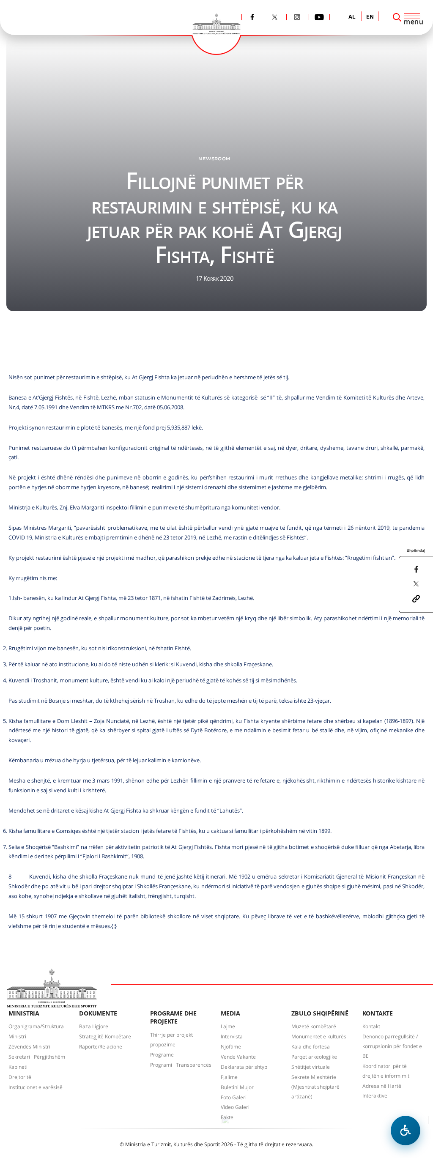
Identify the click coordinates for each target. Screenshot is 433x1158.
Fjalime (229, 1077)
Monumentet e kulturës (318, 1036)
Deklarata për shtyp (244, 1066)
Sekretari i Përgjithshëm (36, 1056)
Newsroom (214, 158)
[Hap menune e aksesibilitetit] (405, 1130)
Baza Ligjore (93, 1026)
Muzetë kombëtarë (313, 1026)
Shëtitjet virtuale (310, 1066)
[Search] (397, 17)
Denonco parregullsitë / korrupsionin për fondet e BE (392, 1046)
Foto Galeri (234, 1097)
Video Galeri (235, 1107)
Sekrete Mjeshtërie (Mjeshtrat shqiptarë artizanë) (315, 1086)
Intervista (232, 1036)
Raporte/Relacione (100, 1046)
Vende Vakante (238, 1056)
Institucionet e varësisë (35, 1087)
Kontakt (371, 1026)
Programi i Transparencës (180, 1064)
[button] (416, 598)
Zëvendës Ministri (29, 1046)
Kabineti (17, 1066)
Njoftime (231, 1046)
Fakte (227, 1117)
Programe (162, 1054)
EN (370, 17)
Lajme (228, 1026)
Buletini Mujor (237, 1087)
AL (352, 17)
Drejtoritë (19, 1077)
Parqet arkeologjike (314, 1056)
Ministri (17, 1036)
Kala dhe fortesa (310, 1046)
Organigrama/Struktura (36, 1026)
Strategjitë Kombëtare (105, 1036)
